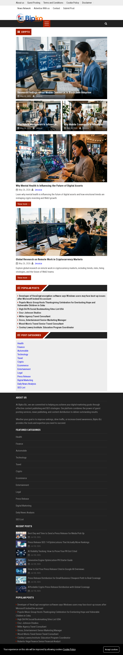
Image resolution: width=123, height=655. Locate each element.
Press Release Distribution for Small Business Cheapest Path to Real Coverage (64, 578)
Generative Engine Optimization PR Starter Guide (50, 560)
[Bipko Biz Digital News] (29, 18)
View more (22, 204)
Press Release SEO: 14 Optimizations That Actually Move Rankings (58, 542)
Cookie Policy (69, 649)
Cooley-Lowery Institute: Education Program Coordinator (46, 327)
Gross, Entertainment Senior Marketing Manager (42, 320)
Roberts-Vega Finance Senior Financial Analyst (39, 641)
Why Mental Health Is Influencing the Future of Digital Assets (49, 185)
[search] (106, 23)
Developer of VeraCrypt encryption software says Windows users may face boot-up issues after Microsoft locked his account (61, 297)
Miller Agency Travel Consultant (34, 316)
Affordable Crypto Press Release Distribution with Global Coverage (59, 587)
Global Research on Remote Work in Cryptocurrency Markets (49, 259)
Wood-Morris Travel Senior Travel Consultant (41, 323)
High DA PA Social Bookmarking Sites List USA (41, 309)
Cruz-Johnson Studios (30, 312)
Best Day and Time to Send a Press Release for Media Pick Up (56, 533)
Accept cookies (111, 649)
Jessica (38, 189)
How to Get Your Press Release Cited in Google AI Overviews (56, 569)
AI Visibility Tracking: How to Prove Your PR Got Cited (52, 551)
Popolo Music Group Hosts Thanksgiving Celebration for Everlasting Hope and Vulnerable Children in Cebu (56, 304)
